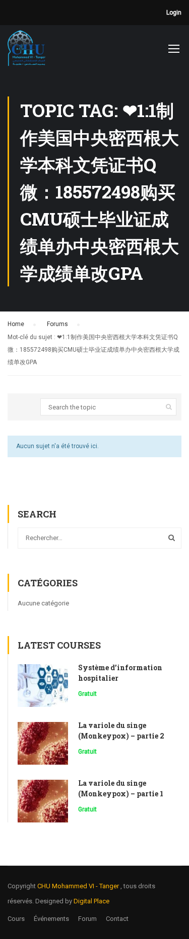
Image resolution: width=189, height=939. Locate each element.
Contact (117, 918)
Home (16, 324)
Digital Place (91, 901)
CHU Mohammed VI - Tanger (78, 886)
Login (173, 12)
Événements (51, 918)
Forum (87, 918)
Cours (16, 918)
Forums (57, 324)
